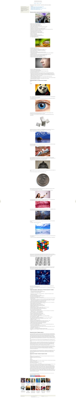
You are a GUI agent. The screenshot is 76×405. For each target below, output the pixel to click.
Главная (35, 3)
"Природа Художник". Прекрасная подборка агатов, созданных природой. (24, 10)
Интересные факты (38, 1)
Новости (38, 3)
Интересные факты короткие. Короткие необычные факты (37, 6)
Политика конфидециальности (33, 396)
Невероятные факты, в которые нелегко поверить (36, 7)
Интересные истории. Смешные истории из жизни (36, 9)
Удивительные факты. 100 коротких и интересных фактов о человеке (38, 8)
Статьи (40, 3)
